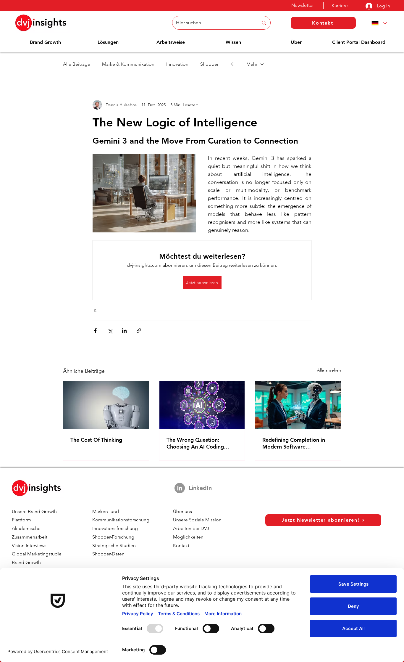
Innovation (177, 64)
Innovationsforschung (115, 528)
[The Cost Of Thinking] (106, 405)
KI (232, 64)
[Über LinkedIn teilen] (124, 330)
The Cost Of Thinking (96, 439)
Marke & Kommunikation (128, 64)
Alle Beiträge (76, 64)
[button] (45, 42)
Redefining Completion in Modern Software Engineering (293, 443)
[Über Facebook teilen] (95, 330)
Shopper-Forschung (113, 537)
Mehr (251, 64)
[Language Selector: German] (378, 23)
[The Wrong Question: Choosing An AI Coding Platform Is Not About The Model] (202, 405)
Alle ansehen (329, 370)
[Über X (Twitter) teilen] (110, 330)
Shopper (209, 64)
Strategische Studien (114, 545)
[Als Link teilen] (139, 330)
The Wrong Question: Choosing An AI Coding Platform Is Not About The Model (199, 443)
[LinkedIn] (179, 488)
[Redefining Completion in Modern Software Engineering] (298, 405)
